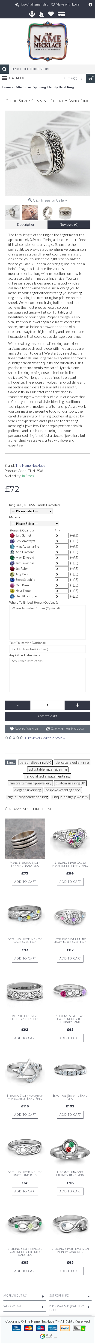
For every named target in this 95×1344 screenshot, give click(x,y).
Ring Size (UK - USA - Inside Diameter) (34, 505)
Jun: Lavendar (25, 563)
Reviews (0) (68, 225)
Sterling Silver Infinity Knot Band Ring (25, 1174)
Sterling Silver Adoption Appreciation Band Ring (25, 1097)
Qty (57, 530)
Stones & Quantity (21, 530)
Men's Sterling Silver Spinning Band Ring (25, 864)
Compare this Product (67, 728)
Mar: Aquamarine (27, 546)
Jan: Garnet (23, 535)
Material (15, 517)
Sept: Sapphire (25, 579)
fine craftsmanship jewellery (30, 783)
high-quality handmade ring (27, 797)
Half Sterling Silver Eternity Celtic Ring (24, 1018)
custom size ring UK (70, 783)
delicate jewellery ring (72, 762)
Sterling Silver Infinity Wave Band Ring (25, 941)
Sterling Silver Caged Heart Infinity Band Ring (70, 864)
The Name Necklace (30, 465)
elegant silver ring (27, 790)
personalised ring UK (35, 762)
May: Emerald (25, 557)
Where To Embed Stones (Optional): (33, 602)
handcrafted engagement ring (47, 776)
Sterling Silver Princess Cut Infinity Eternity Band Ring (25, 1251)
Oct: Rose (22, 585)
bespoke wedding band (62, 790)
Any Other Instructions (24, 655)
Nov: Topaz (23, 591)
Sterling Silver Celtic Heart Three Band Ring (70, 941)
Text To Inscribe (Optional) (27, 643)
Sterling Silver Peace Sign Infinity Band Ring (70, 1250)
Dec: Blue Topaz (26, 596)
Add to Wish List (27, 728)
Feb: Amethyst (25, 541)
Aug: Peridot (24, 574)
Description (26, 225)
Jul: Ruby (22, 568)
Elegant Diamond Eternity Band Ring (70, 1174)
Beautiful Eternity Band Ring (70, 1097)
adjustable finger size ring (48, 769)
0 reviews (32, 738)
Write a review (54, 738)
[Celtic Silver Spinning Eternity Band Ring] (47, 153)
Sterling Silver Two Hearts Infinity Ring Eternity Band (70, 1019)
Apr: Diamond (25, 552)
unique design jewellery (70, 797)
